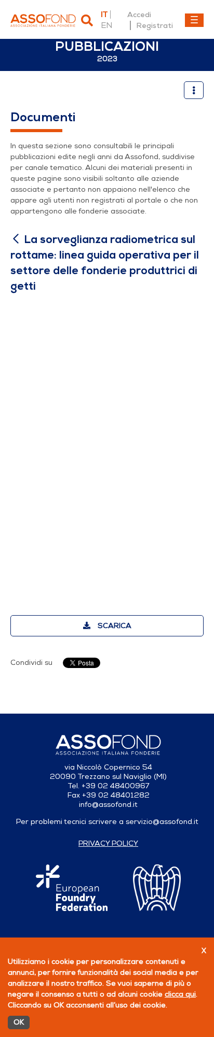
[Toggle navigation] (194, 20)
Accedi (139, 14)
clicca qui (180, 994)
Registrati (154, 25)
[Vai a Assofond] (43, 20)
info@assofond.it (108, 804)
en (106, 25)
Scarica (113, 625)
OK (19, 1022)
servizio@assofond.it (162, 821)
